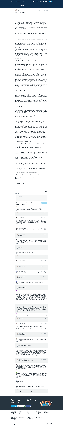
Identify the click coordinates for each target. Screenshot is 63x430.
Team (20, 413)
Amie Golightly (23, 271)
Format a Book (38, 416)
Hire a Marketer (13, 416)
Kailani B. (22, 217)
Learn (41, 1)
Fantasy (20, 12)
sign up (20, 202)
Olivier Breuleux (23, 228)
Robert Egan (23, 260)
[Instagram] (47, 423)
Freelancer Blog (30, 418)
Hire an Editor (13, 413)
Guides (28, 413)
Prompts (33, 1)
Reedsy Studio (38, 412)
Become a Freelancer (22, 416)
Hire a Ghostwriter (14, 417)
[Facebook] (50, 423)
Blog (28, 412)
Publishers (46, 416)
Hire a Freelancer (13, 412)
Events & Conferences (31, 416)
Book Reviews (46, 412)
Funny (16, 12)
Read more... (18, 301)
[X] (46, 423)
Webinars (28, 417)
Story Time (23, 212)
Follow (23, 10)
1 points (20, 234)
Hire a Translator (13, 418)
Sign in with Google (20, 406)
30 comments (45, 10)
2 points (20, 212)
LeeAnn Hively (23, 323)
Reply (17, 210)
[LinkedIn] (49, 423)
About (20, 412)
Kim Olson (22, 239)
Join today (13, 406)
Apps (21, 1)
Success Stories (21, 417)
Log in (51, 1)
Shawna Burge (23, 281)
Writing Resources (39, 417)
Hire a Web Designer (14, 419)
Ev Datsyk (22, 338)
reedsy (15, 1)
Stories (37, 1)
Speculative (23, 12)
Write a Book (38, 413)
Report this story (18, 193)
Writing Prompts (46, 413)
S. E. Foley (22, 372)
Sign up (47, 1)
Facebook (28, 406)
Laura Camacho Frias (24, 364)
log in (24, 202)
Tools (43, 1)
